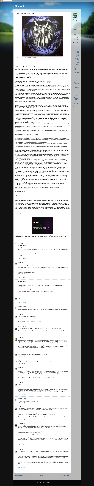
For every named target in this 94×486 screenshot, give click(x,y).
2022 (75, 27)
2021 (75, 29)
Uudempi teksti (19, 475)
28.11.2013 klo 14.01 (22, 302)
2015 (75, 39)
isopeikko (20, 306)
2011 (75, 103)
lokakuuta (77, 68)
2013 (75, 42)
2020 (75, 30)
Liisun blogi (18, 6)
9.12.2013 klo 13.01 (22, 402)
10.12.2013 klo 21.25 (22, 467)
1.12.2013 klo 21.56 (22, 349)
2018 (75, 34)
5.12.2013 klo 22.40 (22, 394)
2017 (75, 35)
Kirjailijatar (20, 326)
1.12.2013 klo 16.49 (22, 333)
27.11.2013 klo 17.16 (22, 277)
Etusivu (42, 475)
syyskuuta (77, 72)
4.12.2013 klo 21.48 (22, 363)
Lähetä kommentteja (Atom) (23, 477)
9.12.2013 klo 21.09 (22, 419)
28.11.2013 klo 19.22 (22, 310)
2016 (75, 37)
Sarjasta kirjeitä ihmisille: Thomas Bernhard (77, 62)
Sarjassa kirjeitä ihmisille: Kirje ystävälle (77, 54)
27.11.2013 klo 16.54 (22, 258)
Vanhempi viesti (65, 475)
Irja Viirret (20, 423)
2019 (75, 32)
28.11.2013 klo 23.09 (22, 322)
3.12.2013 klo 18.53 (22, 356)
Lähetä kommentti (20, 470)
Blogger (55, 482)
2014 (75, 40)
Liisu (19, 262)
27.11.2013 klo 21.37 (22, 293)
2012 (75, 101)
